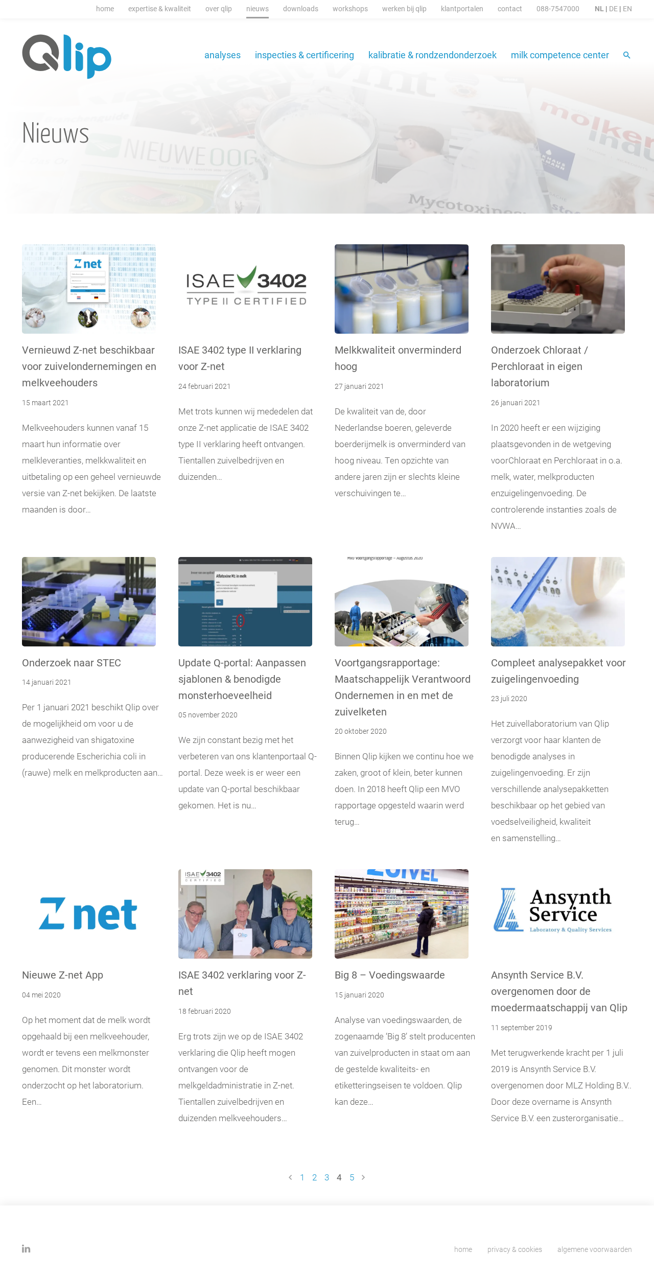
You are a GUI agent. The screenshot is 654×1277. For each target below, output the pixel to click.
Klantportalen (462, 8)
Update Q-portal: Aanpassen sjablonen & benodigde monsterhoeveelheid (242, 679)
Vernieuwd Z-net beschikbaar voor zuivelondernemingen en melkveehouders (89, 366)
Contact (510, 8)
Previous (290, 1177)
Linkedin (26, 1248)
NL (599, 8)
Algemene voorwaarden (594, 1249)
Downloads (300, 8)
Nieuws (257, 8)
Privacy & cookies (514, 1249)
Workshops (350, 8)
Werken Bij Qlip (404, 8)
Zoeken (627, 56)
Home (105, 8)
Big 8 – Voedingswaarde (390, 974)
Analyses (222, 55)
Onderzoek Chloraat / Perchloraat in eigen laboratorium (539, 366)
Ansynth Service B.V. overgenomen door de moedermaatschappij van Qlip (559, 991)
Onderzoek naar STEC (71, 662)
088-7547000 (557, 8)
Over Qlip (218, 8)
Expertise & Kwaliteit (159, 8)
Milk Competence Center (560, 55)
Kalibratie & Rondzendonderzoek (432, 55)
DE (613, 8)
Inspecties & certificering (304, 55)
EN (627, 8)
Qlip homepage (67, 57)
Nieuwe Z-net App (62, 974)
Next (363, 1177)
